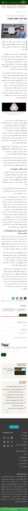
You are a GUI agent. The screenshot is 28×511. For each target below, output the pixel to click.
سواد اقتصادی (21, 7)
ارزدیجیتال (21, 310)
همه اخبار (24, 439)
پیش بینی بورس (11, 7)
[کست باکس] (12, 446)
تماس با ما (24, 435)
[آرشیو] (4, 446)
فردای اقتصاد (14, 2)
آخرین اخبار (22, 383)
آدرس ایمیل (24, 330)
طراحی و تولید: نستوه (13, 510)
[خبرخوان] (8, 446)
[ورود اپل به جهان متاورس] (14, 31)
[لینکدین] (8, 438)
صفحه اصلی (24, 12)
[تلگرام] (12, 438)
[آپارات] (4, 442)
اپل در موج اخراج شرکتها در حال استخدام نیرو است (16, 16)
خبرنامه (25, 442)
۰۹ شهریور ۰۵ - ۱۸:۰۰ (6, 373)
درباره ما (24, 432)
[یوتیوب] (4, 438)
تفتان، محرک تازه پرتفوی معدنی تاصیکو (14, 400)
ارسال (3, 355)
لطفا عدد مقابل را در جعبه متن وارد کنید (15, 347)
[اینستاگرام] (12, 442)
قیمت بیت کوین (8, 310)
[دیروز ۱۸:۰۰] (20, 371)
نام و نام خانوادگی (22, 322)
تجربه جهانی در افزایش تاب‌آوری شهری (8, 369)
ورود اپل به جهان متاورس (17, 18)
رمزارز (18, 12)
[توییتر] (8, 442)
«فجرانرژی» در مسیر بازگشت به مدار (15, 408)
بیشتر (7, 411)
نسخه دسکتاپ (14, 427)
